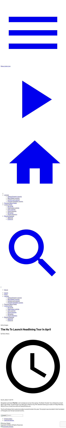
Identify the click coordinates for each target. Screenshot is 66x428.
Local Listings (8, 204)
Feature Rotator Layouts (15, 196)
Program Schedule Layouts (15, 201)
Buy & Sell (10, 206)
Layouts (6, 195)
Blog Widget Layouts (14, 198)
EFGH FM (10, 219)
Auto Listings (11, 209)
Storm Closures (12, 211)
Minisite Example (9, 216)
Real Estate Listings (13, 208)
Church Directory (12, 214)
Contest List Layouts (14, 200)
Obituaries (10, 213)
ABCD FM (10, 217)
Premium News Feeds (10, 203)
